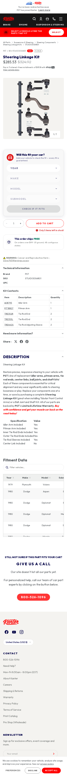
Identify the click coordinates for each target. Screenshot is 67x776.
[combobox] (33, 168)
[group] (33, 109)
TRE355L (8, 319)
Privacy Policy (10, 703)
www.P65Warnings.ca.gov (16, 260)
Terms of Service (12, 709)
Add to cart (44, 223)
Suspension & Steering (50, 25)
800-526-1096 (33, 597)
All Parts (6, 42)
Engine (23, 25)
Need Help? (9, 665)
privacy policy (47, 764)
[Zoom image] (33, 108)
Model (44, 477)
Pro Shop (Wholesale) (14, 722)
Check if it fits (33, 208)
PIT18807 (8, 308)
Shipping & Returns (13, 690)
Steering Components (46, 42)
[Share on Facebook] (21, 341)
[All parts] (61, 19)
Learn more (44, 10)
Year (9, 477)
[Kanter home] (6, 32)
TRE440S (9, 324)
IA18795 (8, 302)
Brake (7, 25)
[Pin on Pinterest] (27, 341)
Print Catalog (10, 716)
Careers (7, 684)
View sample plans (11, 70)
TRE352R (8, 313)
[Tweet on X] (16, 341)
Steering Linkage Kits (12, 45)
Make (25, 477)
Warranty (8, 697)
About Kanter (10, 678)
